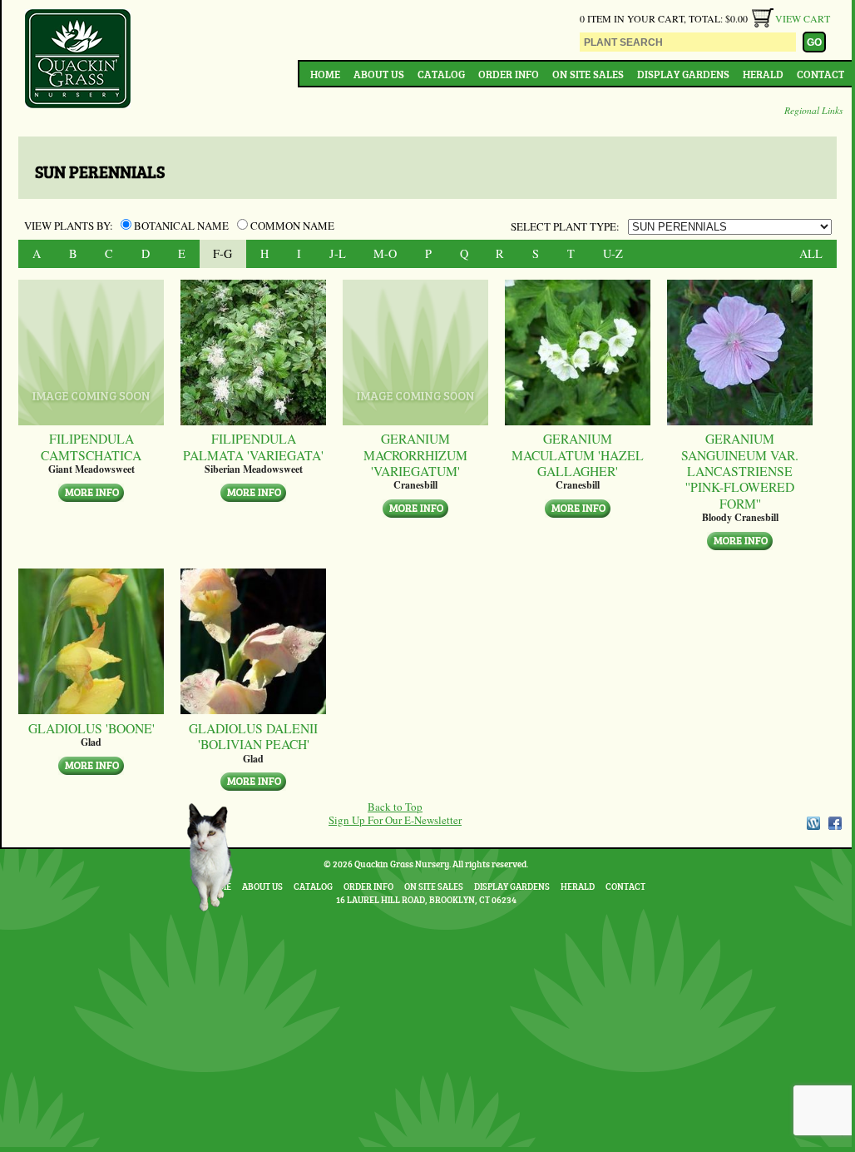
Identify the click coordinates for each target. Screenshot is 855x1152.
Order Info (508, 74)
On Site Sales (588, 74)
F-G (222, 253)
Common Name (291, 225)
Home (325, 74)
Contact (820, 74)
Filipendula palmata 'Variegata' (253, 446)
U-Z (613, 253)
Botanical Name (181, 225)
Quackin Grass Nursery (78, 60)
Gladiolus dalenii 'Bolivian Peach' (253, 736)
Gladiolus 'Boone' (91, 728)
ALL (811, 253)
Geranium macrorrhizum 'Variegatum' (415, 454)
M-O (385, 253)
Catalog (441, 74)
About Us (378, 74)
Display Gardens (683, 74)
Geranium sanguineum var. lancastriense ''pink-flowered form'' (739, 470)
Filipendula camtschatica (91, 446)
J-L (337, 253)
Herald (763, 74)
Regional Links (813, 110)
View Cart (802, 18)
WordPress (812, 823)
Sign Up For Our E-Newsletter (395, 819)
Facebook (835, 823)
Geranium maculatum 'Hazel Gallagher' (578, 454)
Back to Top (395, 806)
